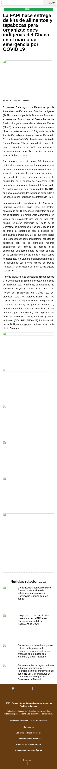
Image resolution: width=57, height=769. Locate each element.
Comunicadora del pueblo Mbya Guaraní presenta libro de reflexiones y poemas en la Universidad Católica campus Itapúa (34, 593)
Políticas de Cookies (39, 720)
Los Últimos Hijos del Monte (28, 733)
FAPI (27, 9)
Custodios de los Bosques (28, 739)
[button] (49, 2)
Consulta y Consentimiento (28, 744)
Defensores (29, 727)
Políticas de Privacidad (19, 720)
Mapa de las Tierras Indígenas (28, 750)
